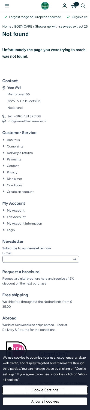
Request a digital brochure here (25, 279)
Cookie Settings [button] (45, 390)
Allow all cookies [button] (45, 401)
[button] (7, 5)
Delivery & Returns (15, 330)
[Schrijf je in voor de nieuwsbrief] (74, 259)
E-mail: (38, 253)
